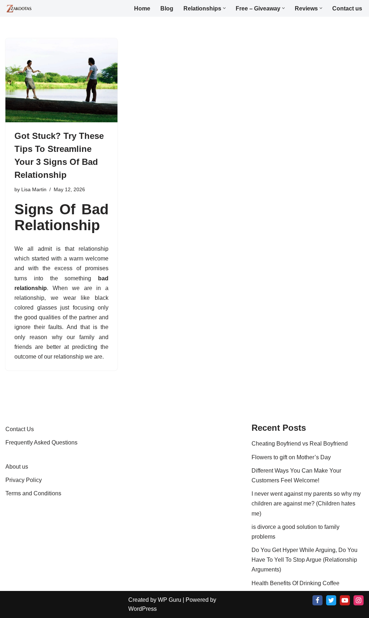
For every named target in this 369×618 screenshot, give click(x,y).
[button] (224, 8)
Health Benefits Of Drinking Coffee (295, 583)
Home (142, 8)
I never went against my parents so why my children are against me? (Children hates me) (306, 503)
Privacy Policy (23, 480)
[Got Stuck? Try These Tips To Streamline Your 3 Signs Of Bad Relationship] (61, 80)
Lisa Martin (33, 189)
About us (16, 467)
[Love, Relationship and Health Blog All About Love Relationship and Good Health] (19, 9)
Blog (166, 8)
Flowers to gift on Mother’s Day (291, 457)
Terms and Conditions (33, 493)
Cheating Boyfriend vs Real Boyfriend (300, 444)
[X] (331, 600)
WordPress (142, 609)
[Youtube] (345, 600)
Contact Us (19, 429)
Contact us (347, 8)
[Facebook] (317, 600)
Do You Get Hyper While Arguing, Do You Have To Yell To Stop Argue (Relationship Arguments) (304, 560)
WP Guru (169, 600)
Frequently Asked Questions (41, 442)
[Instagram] (359, 600)
